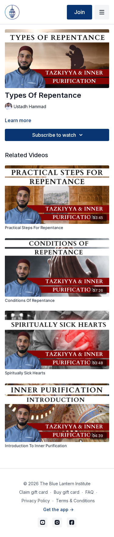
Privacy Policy (36, 500)
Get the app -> (58, 509)
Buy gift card (66, 492)
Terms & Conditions (75, 500)
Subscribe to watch (54, 135)
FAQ (89, 492)
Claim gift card (33, 492)
